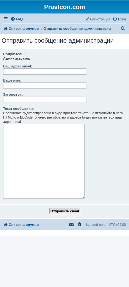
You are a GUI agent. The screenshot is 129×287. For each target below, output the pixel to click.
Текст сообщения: (18, 108)
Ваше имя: (12, 80)
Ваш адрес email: (17, 66)
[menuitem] (16, 19)
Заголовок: (13, 94)
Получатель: (14, 54)
